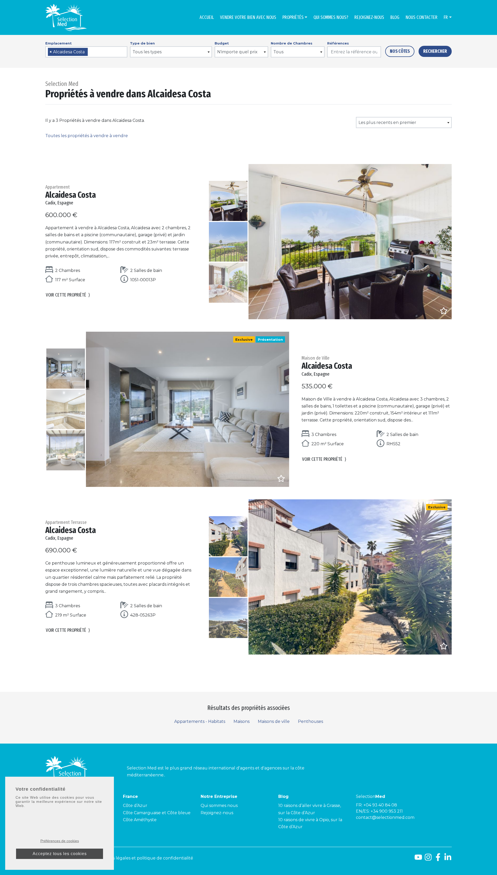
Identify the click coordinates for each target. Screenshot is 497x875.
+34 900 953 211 (387, 811)
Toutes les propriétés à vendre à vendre (86, 135)
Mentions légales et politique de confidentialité (144, 858)
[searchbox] (90, 52)
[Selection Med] (66, 17)
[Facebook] (438, 859)
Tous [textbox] (278, 51)
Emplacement (58, 43)
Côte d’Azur (135, 805)
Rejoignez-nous (369, 17)
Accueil (207, 17)
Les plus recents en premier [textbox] (387, 122)
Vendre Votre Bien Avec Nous (248, 17)
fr (446, 17)
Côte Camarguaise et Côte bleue (157, 812)
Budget (222, 43)
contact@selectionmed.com (385, 817)
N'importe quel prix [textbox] (237, 51)
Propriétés (293, 17)
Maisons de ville (274, 721)
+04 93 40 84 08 (380, 805)
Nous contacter (421, 17)
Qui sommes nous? (330, 17)
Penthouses (310, 721)
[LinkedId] (448, 859)
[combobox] (86, 51)
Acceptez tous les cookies (60, 853)
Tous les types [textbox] (147, 51)
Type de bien (142, 43)
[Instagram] (428, 859)
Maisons (241, 721)
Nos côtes (400, 51)
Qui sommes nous (219, 805)
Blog (394, 17)
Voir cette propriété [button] (68, 295)
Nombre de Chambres (291, 43)
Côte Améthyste (140, 819)
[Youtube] (418, 859)
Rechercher (435, 51)
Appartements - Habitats (199, 721)
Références (338, 43)
